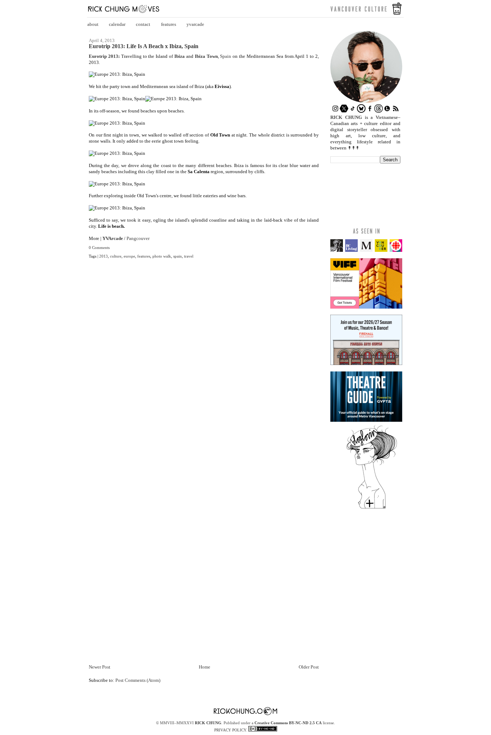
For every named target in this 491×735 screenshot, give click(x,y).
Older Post (309, 667)
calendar (117, 24)
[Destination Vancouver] (366, 250)
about (92, 24)
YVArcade (112, 238)
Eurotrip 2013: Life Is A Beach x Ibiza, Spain (143, 46)
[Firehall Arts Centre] (366, 363)
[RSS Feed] (395, 111)
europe (129, 256)
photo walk (161, 256)
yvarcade (195, 24)
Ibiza (179, 56)
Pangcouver (138, 238)
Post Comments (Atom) (137, 680)
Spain (225, 56)
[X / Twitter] (344, 111)
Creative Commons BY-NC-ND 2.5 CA (288, 723)
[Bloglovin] (371, 508)
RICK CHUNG (208, 723)
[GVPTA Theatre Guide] (366, 420)
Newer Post (99, 667)
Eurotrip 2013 (103, 56)
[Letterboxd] (387, 111)
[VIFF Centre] (366, 307)
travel (188, 256)
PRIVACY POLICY (230, 730)
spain (177, 256)
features (168, 24)
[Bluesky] (361, 111)
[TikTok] (352, 111)
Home (204, 667)
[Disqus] (204, 371)
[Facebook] (370, 111)
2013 (103, 256)
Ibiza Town (206, 56)
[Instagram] (335, 111)
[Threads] (378, 111)
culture (115, 256)
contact (143, 24)
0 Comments (99, 247)
